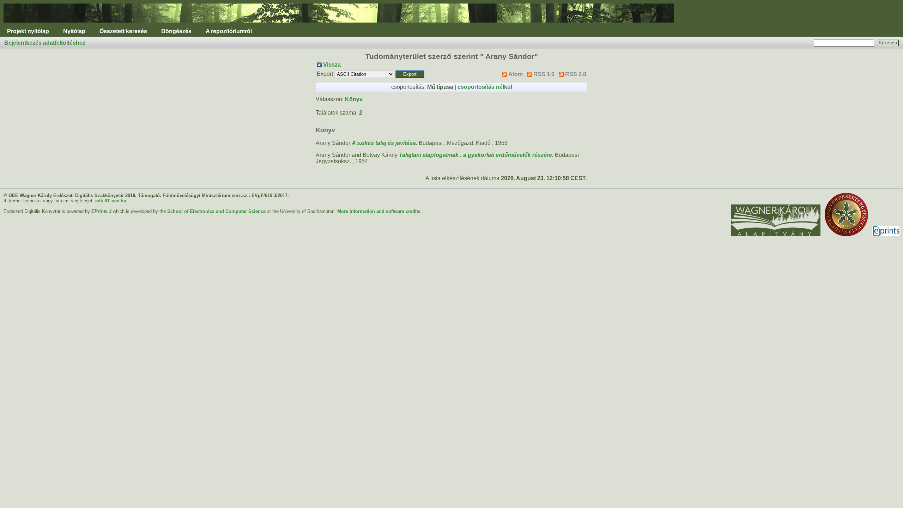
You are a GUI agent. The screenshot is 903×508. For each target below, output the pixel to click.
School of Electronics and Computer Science (216, 211)
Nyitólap (74, 31)
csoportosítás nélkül (484, 87)
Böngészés (176, 31)
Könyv (354, 99)
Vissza (332, 65)
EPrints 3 (101, 211)
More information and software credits (378, 211)
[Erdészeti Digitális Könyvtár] (338, 24)
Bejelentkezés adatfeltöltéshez (44, 43)
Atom (515, 74)
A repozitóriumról (229, 31)
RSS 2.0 (575, 74)
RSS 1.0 (543, 74)
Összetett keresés (123, 31)
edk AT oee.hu (110, 200)
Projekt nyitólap (28, 31)
